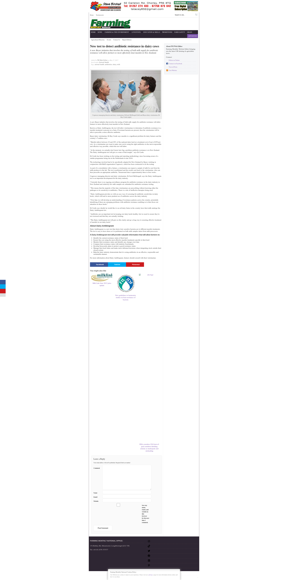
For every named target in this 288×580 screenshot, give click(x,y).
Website (95, 501)
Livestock (136, 32)
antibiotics (108, 64)
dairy (114, 64)
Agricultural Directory (98, 40)
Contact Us (116, 40)
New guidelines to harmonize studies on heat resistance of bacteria (125, 297)
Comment (96, 467)
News (100, 32)
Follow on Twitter (174, 60)
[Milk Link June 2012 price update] (101, 277)
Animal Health (104, 62)
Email (95, 497)
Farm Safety (179, 32)
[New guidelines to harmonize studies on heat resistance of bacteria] (125, 283)
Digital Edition (127, 40)
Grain (189, 32)
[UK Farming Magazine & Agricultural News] (110, 27)
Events (109, 40)
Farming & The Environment (117, 32)
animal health (99, 64)
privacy (151, 575)
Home (92, 15)
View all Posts (173, 67)
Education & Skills (151, 32)
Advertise (192, 36)
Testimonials (100, 15)
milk (118, 64)
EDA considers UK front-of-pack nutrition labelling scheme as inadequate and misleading (149, 447)
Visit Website (173, 70)
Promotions (167, 32)
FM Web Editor (102, 60)
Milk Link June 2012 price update (102, 284)
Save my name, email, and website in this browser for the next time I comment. (145, 514)
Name (95, 493)
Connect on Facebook (175, 64)
